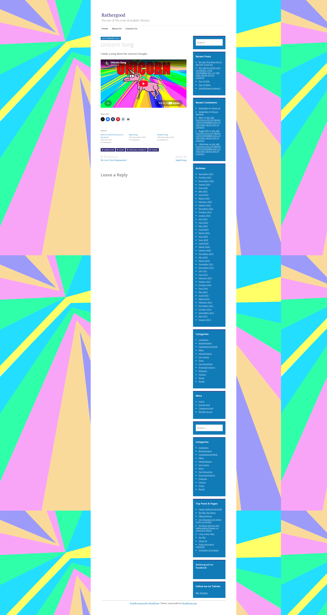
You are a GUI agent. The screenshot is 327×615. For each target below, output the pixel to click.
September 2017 (206, 267)
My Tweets (202, 593)
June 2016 (203, 288)
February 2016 (205, 302)
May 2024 (203, 226)
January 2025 (205, 205)
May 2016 (203, 292)
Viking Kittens (205, 516)
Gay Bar (202, 537)
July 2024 (203, 219)
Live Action (204, 357)
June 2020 (203, 240)
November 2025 (206, 174)
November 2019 (206, 253)
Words (202, 381)
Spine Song (133, 134)
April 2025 (203, 194)
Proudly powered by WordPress (144, 603)
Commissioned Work (208, 346)
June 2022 (203, 236)
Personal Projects (137, 150)
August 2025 (204, 184)
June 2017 (203, 274)
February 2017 (205, 278)
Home (105, 28)
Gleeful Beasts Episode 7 (210, 88)
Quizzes (202, 374)
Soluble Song (162, 134)
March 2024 (204, 233)
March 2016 (204, 299)
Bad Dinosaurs (205, 343)
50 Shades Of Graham (208, 550)
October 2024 (205, 212)
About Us (117, 28)
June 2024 (203, 222)
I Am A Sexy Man (206, 534)
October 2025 (205, 177)
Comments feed (206, 408)
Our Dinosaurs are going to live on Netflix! (208, 520)
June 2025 (203, 187)
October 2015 (205, 309)
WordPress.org (205, 411)
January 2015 (205, 319)
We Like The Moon (207, 512)
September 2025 (206, 181)
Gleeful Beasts (205, 353)
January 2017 (205, 281)
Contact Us (131, 28)
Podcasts (203, 371)
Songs (155, 150)
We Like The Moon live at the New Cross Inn (209, 63)
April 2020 (203, 243)
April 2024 (203, 229)
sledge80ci (203, 108)
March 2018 (204, 260)
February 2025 (205, 201)
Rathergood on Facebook (204, 566)
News (201, 360)
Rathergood (113, 15)
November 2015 (206, 305)
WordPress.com (189, 603)
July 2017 (203, 271)
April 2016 (203, 295)
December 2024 (206, 208)
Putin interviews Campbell (205, 545)
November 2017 (206, 264)
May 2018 (203, 257)
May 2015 (203, 316)
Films (121, 150)
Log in (201, 401)
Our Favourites (205, 364)
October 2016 (205, 285)
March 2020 (204, 246)
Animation (109, 150)
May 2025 (203, 191)
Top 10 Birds (204, 84)
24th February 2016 (111, 38)
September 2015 (206, 312)
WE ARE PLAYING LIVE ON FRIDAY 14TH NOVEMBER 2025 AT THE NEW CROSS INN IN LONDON (208, 73)
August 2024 (204, 215)
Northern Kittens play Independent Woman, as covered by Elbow (207, 528)
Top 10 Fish (204, 81)
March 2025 (204, 198)
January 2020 (205, 250)
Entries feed (204, 404)
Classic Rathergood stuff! (210, 509)
